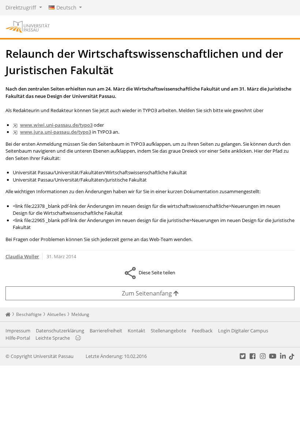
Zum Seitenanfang (147, 293)
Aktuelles (56, 314)
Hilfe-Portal (17, 338)
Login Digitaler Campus (243, 330)
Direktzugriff (21, 7)
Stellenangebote (168, 330)
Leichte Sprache (52, 338)
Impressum (17, 330)
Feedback (202, 330)
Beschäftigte (29, 314)
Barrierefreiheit (106, 330)
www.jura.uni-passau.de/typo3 (55, 132)
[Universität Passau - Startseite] (27, 26)
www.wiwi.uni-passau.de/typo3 (56, 125)
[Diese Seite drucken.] (78, 338)
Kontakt (136, 330)
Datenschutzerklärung (60, 330)
